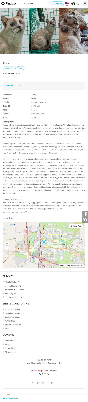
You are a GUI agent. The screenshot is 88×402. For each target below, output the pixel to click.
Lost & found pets (26, 3)
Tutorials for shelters (13, 313)
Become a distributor (13, 325)
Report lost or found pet (14, 290)
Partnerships (10, 321)
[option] (14, 31)
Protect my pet (10, 293)
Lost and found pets (13, 286)
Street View (77, 226)
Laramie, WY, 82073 (11, 73)
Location (19, 86)
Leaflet (62, 265)
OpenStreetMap (71, 265)
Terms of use (10, 348)
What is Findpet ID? (12, 282)
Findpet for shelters (12, 309)
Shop (7, 328)
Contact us (9, 341)
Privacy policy (10, 352)
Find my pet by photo (13, 297)
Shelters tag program (13, 317)
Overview (9, 86)
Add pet (59, 4)
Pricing (7, 344)
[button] (42, 240)
